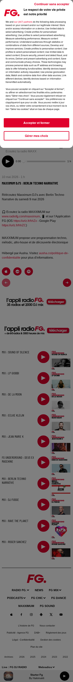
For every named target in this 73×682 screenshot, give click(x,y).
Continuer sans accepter (51, 4)
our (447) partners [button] (23, 21)
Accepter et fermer (36, 123)
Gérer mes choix (36, 136)
